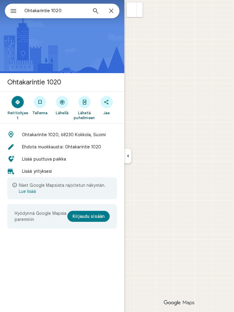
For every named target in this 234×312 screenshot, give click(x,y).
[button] (132, 9)
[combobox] (55, 10)
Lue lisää (27, 191)
